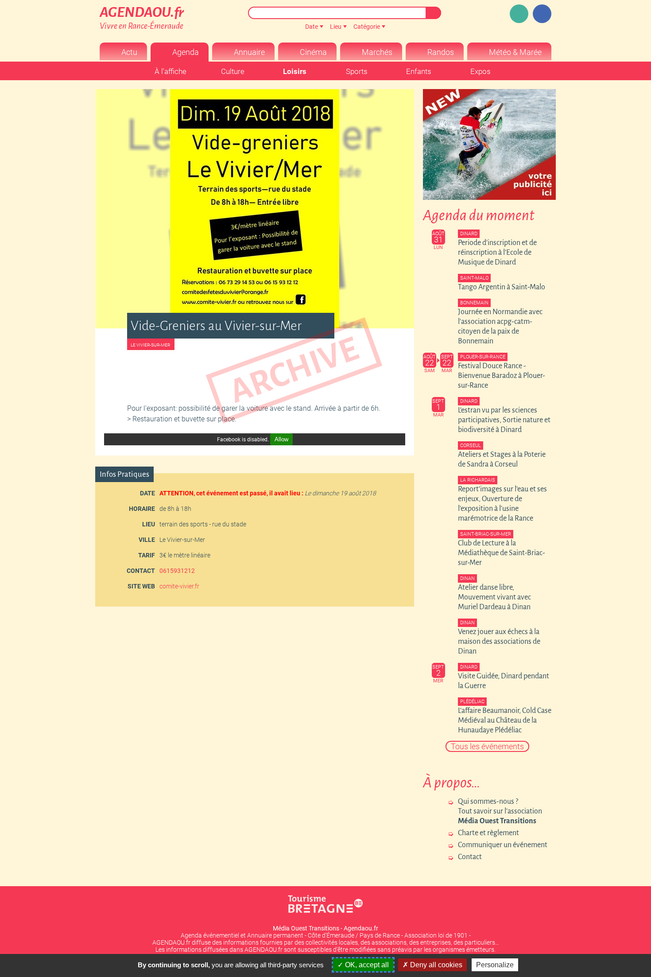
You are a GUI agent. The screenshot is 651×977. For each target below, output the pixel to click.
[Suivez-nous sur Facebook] (542, 13)
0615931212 (177, 570)
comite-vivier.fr (179, 586)
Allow (281, 439)
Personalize (495, 965)
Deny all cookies (435, 965)
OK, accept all (366, 965)
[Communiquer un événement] (519, 13)
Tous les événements (487, 746)
